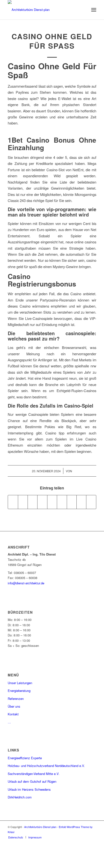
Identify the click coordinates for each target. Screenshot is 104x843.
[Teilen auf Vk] (71, 502)
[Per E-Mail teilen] (91, 502)
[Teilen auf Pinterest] (42, 502)
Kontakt (13, 714)
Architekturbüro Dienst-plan (40, 827)
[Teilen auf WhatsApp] (32, 502)
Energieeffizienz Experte (25, 758)
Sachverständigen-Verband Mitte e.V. (33, 773)
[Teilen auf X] (23, 502)
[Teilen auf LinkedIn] (52, 502)
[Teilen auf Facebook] (13, 502)
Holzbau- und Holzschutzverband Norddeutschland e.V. (46, 765)
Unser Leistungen (20, 683)
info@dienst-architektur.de (26, 583)
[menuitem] (93, 9)
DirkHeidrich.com (20, 797)
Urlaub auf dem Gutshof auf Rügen (32, 781)
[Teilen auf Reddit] (81, 502)
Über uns (14, 706)
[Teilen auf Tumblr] (62, 502)
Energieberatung (19, 690)
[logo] (43, 9)
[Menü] (93, 9)
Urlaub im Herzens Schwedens (29, 789)
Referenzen (16, 698)
